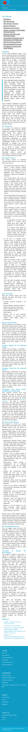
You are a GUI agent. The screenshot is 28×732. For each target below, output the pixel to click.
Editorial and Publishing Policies (8, 677)
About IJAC (4, 653)
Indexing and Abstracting (7, 657)
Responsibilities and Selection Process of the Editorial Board (14, 685)
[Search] (20, 3)
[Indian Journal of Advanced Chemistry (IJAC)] (11, 3)
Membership (4, 704)
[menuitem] (20, 3)
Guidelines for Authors (6, 675)
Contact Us (4, 717)
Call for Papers (5, 660)
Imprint (3, 719)
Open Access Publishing (7, 680)
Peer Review (5, 7)
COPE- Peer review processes (12, 625)
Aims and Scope (5, 655)
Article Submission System (7, 662)
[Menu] (24, 3)
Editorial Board (5, 702)
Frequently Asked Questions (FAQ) (9, 715)
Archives (4, 699)
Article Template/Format (7, 664)
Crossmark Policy (5, 697)
